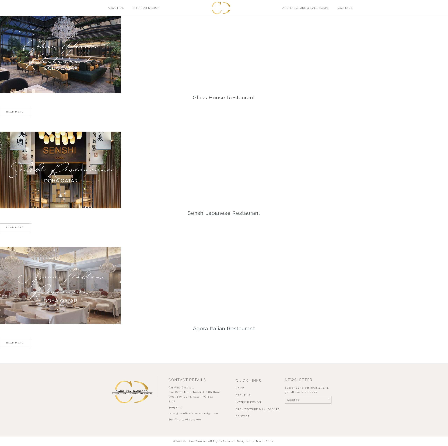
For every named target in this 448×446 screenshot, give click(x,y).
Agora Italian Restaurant (224, 328)
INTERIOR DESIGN (146, 7)
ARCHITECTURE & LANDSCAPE (305, 7)
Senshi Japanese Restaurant (224, 213)
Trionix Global (265, 441)
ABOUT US (116, 7)
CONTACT (345, 7)
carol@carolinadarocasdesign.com (194, 413)
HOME (240, 388)
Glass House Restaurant (224, 97)
